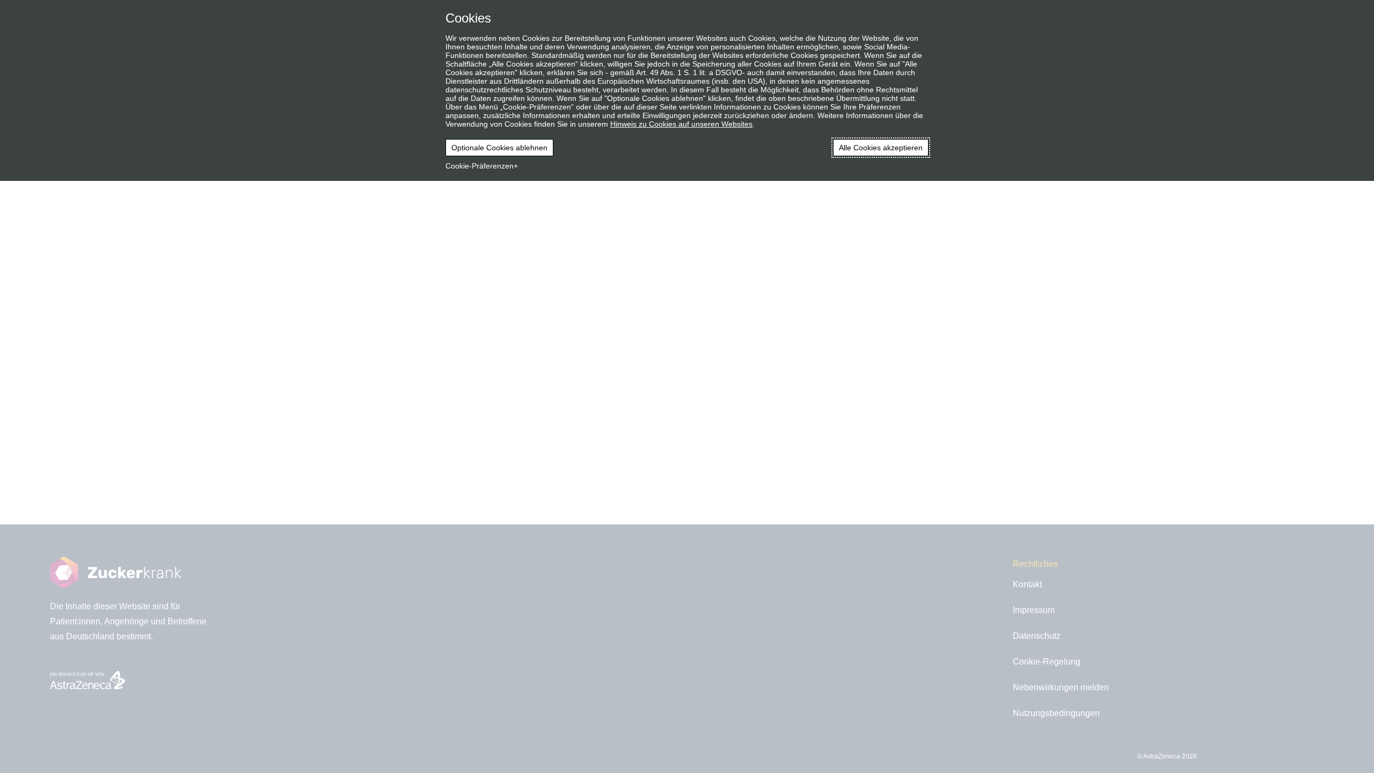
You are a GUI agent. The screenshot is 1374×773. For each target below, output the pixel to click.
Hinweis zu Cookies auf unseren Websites (681, 124)
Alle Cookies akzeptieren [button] (881, 147)
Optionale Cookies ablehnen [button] (499, 147)
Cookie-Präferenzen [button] (479, 166)
